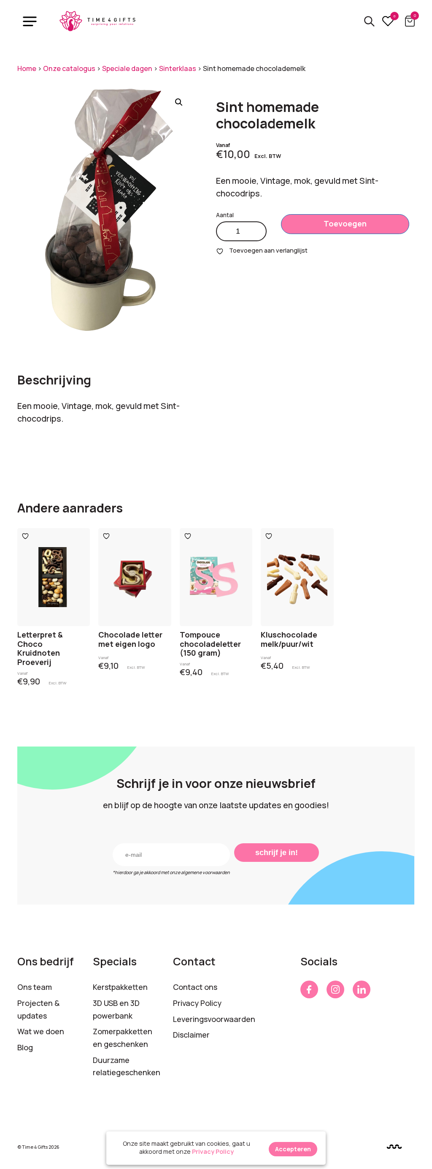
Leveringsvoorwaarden (214, 1019)
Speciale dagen (127, 68)
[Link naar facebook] (309, 989)
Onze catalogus (69, 68)
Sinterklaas (177, 68)
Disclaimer (191, 1035)
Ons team (34, 987)
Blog (25, 1047)
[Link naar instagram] (335, 989)
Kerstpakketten (120, 987)
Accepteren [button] (293, 1149)
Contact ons (195, 987)
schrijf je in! (276, 852)
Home (26, 68)
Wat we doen (40, 1031)
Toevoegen (345, 223)
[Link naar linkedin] (361, 989)
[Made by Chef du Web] (394, 1146)
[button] (178, 102)
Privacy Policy (197, 1003)
